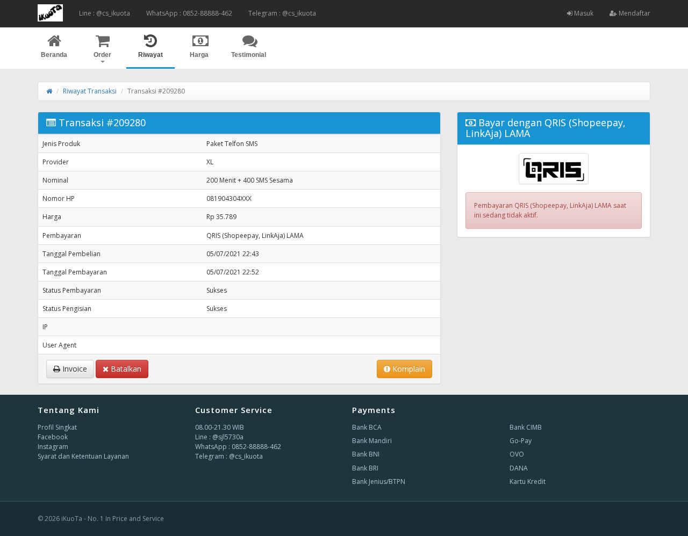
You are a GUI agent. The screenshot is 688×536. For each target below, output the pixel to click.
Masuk (582, 13)
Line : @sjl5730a (219, 436)
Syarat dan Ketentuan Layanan (83, 456)
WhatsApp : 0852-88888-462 (189, 13)
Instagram (53, 446)
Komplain (407, 369)
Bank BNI (365, 454)
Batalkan (125, 369)
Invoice (73, 369)
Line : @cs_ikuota (104, 13)
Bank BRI (365, 468)
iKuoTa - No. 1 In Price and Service (112, 518)
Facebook (53, 436)
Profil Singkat (57, 427)
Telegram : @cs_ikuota (282, 13)
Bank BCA (367, 427)
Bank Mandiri (372, 440)
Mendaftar (633, 13)
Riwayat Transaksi (90, 91)
